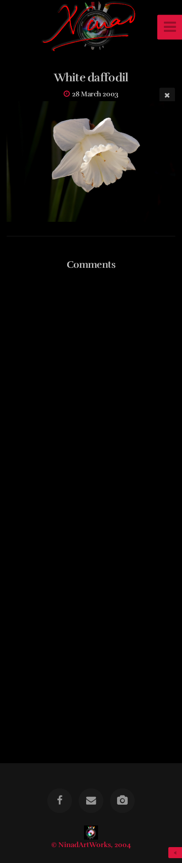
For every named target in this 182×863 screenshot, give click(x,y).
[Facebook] (59, 800)
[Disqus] (91, 391)
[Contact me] (91, 800)
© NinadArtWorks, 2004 (91, 844)
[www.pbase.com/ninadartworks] (122, 800)
